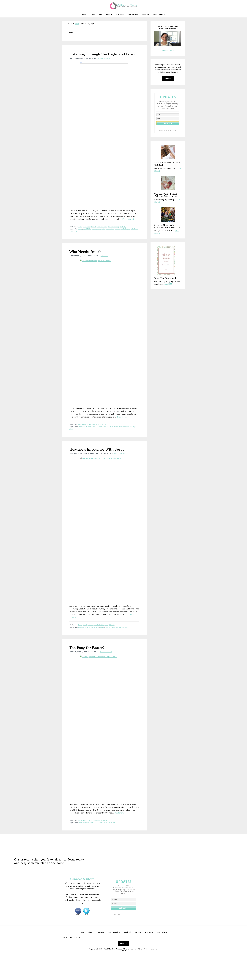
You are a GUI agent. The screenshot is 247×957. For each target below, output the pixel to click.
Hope (93, 424)
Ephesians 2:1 (82, 427)
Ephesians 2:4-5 (93, 427)
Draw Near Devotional (165, 278)
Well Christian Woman (113, 949)
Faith (79, 424)
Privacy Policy (143, 949)
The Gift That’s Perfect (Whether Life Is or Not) (166, 195)
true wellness (123, 627)
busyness (81, 823)
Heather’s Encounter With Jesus (96, 449)
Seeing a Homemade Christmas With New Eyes (167, 226)
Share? (168, 78)
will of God (111, 823)
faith (111, 427)
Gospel (93, 227)
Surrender (103, 227)
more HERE (168, 284)
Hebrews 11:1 (127, 427)
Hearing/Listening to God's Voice (93, 625)
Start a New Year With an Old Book (167, 163)
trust (75, 231)
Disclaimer (153, 949)
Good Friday (86, 227)
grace (120, 427)
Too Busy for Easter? (87, 648)
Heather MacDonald (111, 627)
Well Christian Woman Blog (123, 6)
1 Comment (104, 256)
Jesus (98, 227)
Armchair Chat (83, 627)
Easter (80, 227)
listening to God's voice (122, 229)
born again (92, 627)
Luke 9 (133, 229)
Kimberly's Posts (168, 50)
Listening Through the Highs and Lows (102, 54)
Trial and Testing (113, 227)
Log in (123, 950)
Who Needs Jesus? (85, 252)
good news (95, 229)
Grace (89, 424)
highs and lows (109, 229)
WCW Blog (123, 227)
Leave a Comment (104, 58)
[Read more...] (128, 219)
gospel (101, 229)
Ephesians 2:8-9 (104, 427)
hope (134, 427)
